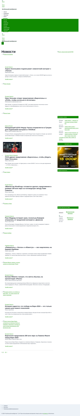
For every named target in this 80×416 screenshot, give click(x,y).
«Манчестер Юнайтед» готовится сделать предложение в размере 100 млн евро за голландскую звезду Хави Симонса (28, 188)
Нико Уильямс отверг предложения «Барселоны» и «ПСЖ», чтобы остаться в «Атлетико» (25, 99)
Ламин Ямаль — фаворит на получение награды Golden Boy (71, 122)
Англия (5, 21)
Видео (5, 16)
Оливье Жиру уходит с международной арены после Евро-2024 (71, 128)
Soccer (5, 11)
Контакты (6, 407)
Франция (6, 30)
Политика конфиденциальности (11, 408)
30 (5, 352)
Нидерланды (7, 27)
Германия (6, 22)
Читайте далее (9, 79)
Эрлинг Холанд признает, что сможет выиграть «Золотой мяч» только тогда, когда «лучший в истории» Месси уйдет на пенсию (68, 136)
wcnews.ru (45, 413)
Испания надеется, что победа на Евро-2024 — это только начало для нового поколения (28, 307)
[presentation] (28, 59)
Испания (6, 24)
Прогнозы (6, 14)
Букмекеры (6, 13)
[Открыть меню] (3, 43)
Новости (10, 67)
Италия (5, 26)
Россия (5, 19)
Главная (6, 405)
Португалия (6, 29)
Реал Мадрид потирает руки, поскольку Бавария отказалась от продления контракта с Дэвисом (24, 219)
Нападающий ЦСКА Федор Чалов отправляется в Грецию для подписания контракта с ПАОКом (28, 128)
